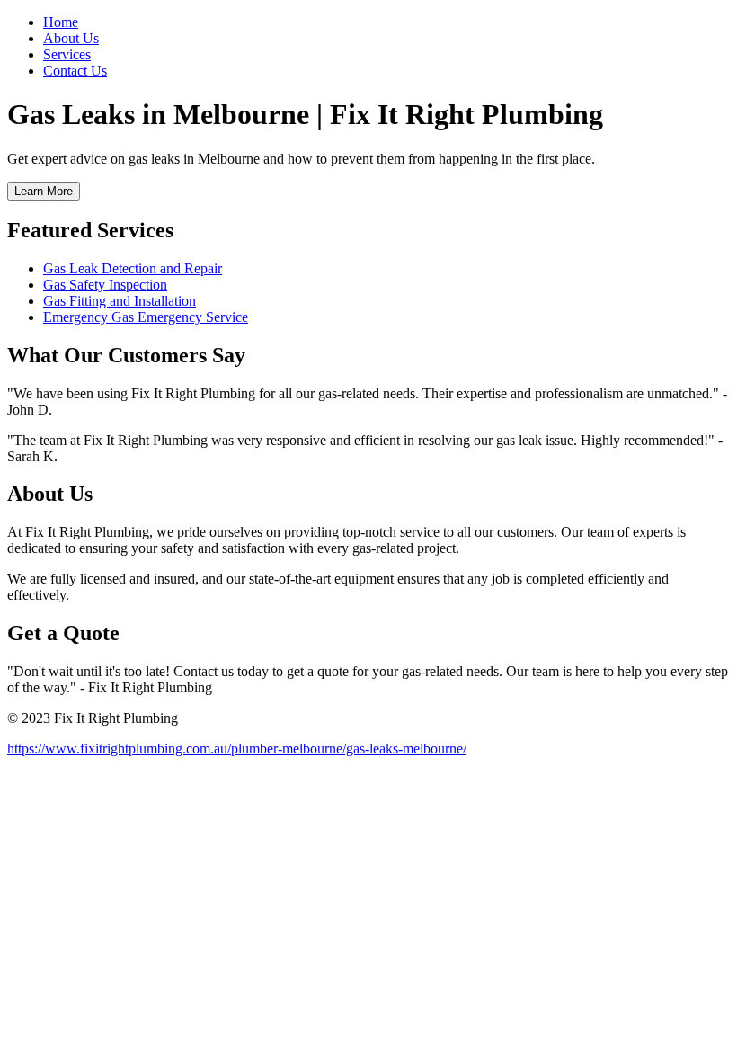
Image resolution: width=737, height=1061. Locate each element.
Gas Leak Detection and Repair (132, 268)
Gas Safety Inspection (105, 284)
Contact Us (75, 70)
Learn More (43, 191)
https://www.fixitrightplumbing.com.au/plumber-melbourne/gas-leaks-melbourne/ (236, 748)
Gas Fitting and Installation (119, 300)
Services (67, 54)
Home (60, 22)
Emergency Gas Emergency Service (145, 317)
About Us (71, 38)
